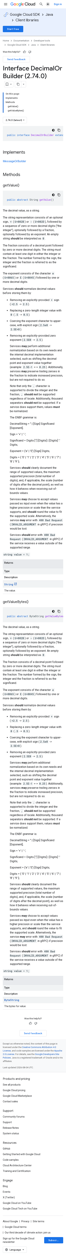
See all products (12, 1084)
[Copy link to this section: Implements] (28, 152)
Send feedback (16, 59)
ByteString (11, 1000)
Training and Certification (17, 1171)
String (8, 584)
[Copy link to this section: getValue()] (22, 186)
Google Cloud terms (16, 1227)
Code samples (11, 1159)
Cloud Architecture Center (17, 1165)
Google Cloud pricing (14, 1090)
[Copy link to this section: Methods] (24, 175)
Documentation (21, 40)
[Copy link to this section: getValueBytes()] (32, 602)
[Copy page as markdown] (18, 84)
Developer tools (42, 40)
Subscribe (54, 1240)
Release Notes (11, 1127)
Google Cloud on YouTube (17, 1203)
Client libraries (27, 20)
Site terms (38, 1221)
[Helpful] (24, 52)
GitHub (6, 1148)
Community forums (14, 1116)
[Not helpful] (29, 52)
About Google (10, 1221)
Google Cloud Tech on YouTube (20, 1208)
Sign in (58, 4)
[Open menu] (5, 4)
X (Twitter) (9, 1197)
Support (7, 1122)
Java (49, 14)
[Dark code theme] (53, 130)
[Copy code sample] (59, 130)
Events (6, 1191)
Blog (5, 1186)
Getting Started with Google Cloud (21, 1154)
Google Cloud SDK (25, 14)
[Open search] (41, 4)
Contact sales (10, 1101)
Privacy (25, 1221)
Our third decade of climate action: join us (28, 1232)
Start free (13, 29)
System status (11, 1133)
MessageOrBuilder (14, 161)
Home (6, 40)
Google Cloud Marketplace (17, 1095)
